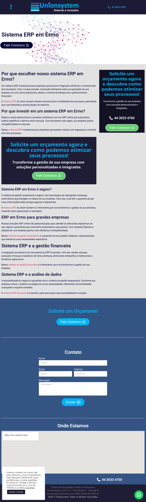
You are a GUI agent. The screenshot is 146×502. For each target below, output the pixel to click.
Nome (42, 358)
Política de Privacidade (62, 487)
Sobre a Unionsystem (85, 487)
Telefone (78, 369)
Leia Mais (30, 487)
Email (41, 369)
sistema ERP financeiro (15, 293)
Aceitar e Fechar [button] (16, 492)
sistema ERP (10, 101)
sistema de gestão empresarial (23, 236)
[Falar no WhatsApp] (139, 495)
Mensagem (44, 380)
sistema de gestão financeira (22, 264)
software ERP (15, 129)
